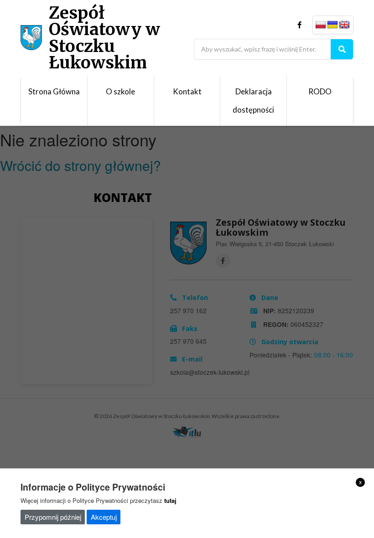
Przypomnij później (53, 517)
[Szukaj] (342, 49)
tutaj (170, 500)
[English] (344, 25)
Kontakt (187, 91)
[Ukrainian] (332, 25)
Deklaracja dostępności (253, 100)
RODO (320, 91)
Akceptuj (104, 517)
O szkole (120, 91)
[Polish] (320, 25)
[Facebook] (299, 24)
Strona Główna (54, 91)
